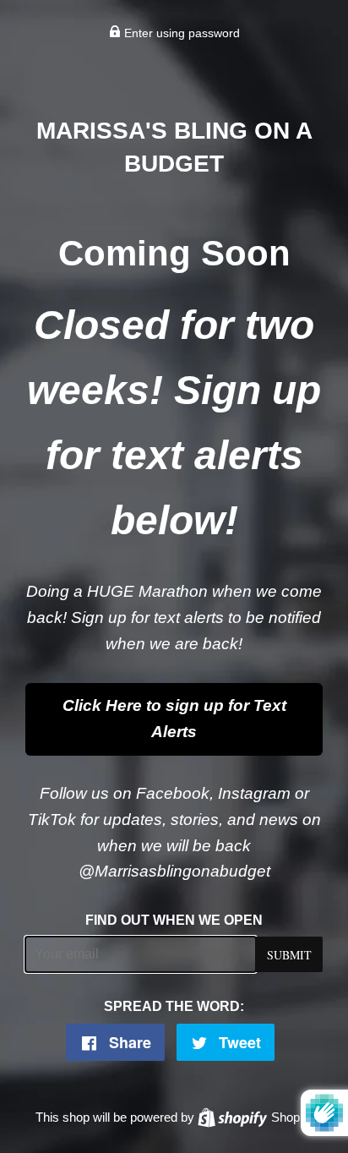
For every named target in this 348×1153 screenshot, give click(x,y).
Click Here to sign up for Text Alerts (174, 718)
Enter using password (180, 33)
